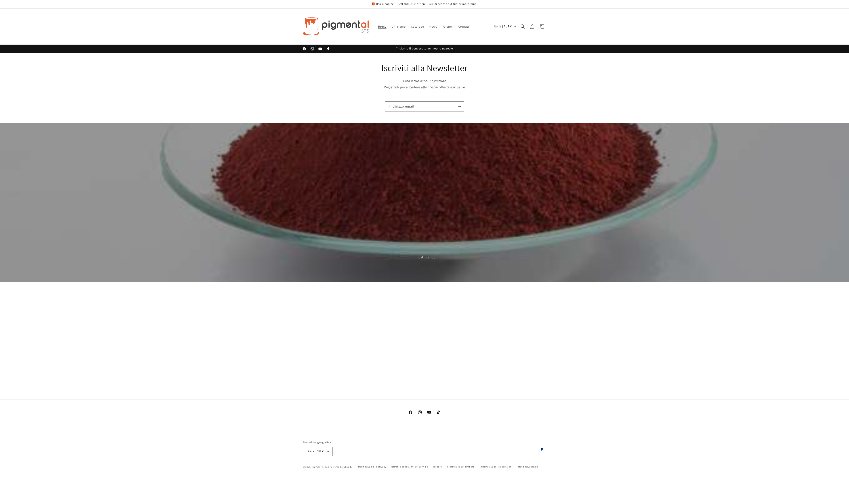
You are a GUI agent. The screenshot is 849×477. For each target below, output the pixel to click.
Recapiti (437, 466)
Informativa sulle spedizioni (496, 466)
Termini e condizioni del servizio (409, 466)
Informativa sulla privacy (371, 466)
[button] (523, 26)
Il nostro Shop (424, 257)
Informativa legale (528, 466)
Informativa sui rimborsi (461, 466)
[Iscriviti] (459, 106)
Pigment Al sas (320, 466)
